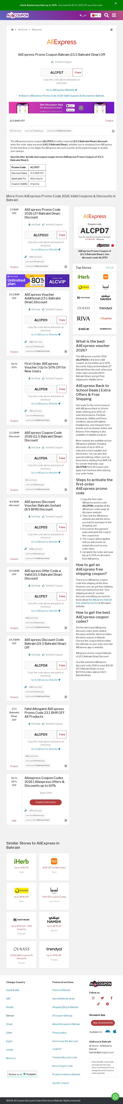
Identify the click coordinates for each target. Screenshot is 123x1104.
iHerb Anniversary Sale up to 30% (38, 5)
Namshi (54, 930)
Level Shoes (54, 901)
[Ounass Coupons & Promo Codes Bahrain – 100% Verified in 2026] (21, 948)
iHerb (21, 872)
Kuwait (9, 1007)
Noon (21, 901)
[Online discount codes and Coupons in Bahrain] (12, 29)
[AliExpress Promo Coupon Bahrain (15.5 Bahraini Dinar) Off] (95, 227)
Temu (54, 872)
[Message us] (115, 1097)
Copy (78, 72)
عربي (84, 15)
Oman (9, 1024)
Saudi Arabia (12, 990)
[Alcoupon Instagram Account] (93, 998)
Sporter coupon (60, 1083)
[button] (116, 3)
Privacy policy (59, 1032)
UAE (8, 998)
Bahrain (10, 1015)
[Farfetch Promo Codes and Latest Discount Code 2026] (105, 329)
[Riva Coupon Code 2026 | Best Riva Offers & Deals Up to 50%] (83, 318)
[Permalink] (26, 257)
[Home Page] (17, 15)
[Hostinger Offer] (37, 280)
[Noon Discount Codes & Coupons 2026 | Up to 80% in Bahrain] (21, 890)
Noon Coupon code (62, 1066)
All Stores (22, 29)
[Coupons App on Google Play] (107, 1032)
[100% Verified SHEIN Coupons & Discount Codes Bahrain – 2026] (83, 329)
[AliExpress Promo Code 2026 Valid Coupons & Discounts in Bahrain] (105, 318)
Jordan (9, 1049)
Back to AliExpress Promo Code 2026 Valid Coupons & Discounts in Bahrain (62, 95)
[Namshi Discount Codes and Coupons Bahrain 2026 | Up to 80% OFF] (54, 919)
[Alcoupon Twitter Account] (102, 998)
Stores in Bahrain (61, 990)
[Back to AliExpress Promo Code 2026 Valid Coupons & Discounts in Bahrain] (111, 30)
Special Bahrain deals (63, 998)
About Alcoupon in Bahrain (66, 1024)
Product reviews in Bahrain (66, 1074)
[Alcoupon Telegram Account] (107, 1004)
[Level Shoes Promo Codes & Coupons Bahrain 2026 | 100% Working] (54, 890)
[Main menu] (114, 15)
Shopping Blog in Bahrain (65, 1007)
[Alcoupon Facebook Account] (111, 998)
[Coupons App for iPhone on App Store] (114, 1032)
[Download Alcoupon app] (61, 107)
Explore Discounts (46, 802)
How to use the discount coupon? (65, 1045)
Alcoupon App (97, 1015)
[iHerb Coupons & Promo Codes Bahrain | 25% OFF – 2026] (21, 861)
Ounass (21, 963)
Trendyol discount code (64, 1057)
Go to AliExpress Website (60, 89)
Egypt (9, 1041)
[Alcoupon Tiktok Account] (98, 1004)
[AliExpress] (61, 42)
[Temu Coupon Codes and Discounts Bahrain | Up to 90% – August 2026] (54, 861)
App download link (103, 1022)
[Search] (106, 15)
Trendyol (54, 960)
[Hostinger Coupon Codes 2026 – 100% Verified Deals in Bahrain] (21, 919)
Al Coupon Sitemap (62, 1015)
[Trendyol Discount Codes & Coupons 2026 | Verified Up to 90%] (54, 948)
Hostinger (21, 933)
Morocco (11, 1058)
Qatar (9, 1032)
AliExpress (36, 29)
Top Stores (83, 267)
